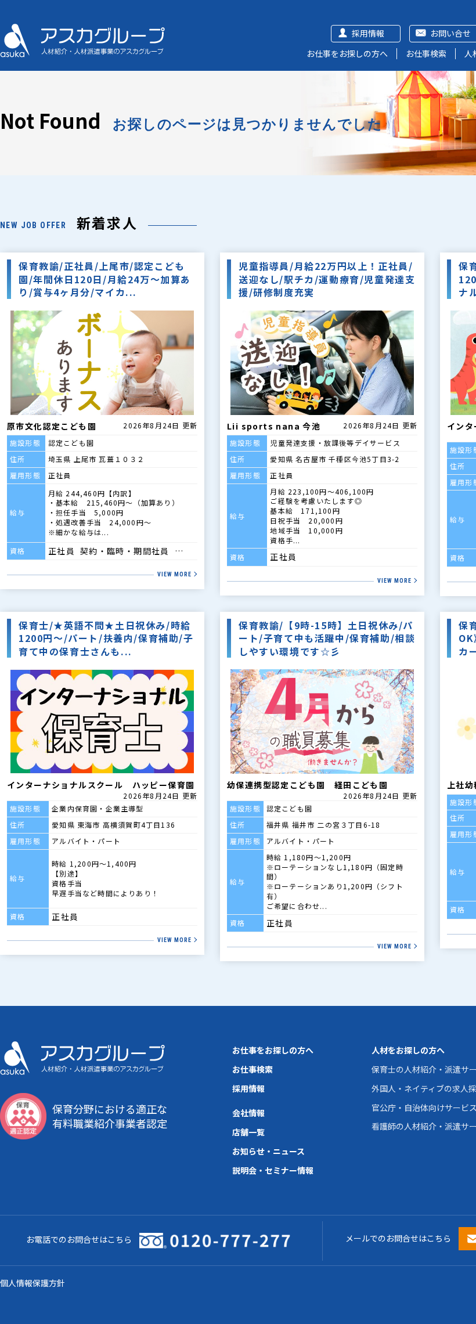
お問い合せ (450, 33)
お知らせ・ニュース (268, 1151)
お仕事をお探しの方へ (347, 53)
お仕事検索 (426, 53)
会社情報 (248, 1113)
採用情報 (368, 33)
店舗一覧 (248, 1132)
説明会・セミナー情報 (272, 1170)
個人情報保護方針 (32, 1283)
